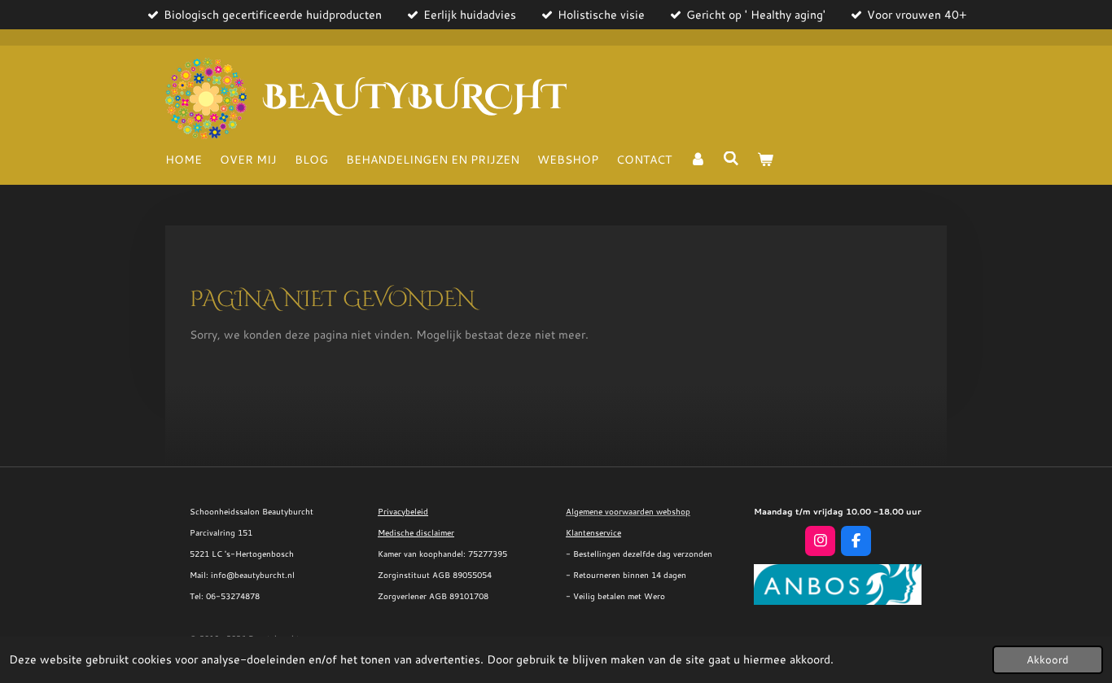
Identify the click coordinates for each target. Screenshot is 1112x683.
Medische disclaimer (416, 532)
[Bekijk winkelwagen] (765, 159)
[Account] (698, 159)
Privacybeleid (403, 511)
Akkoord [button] (1048, 659)
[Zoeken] (732, 158)
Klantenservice (593, 532)
